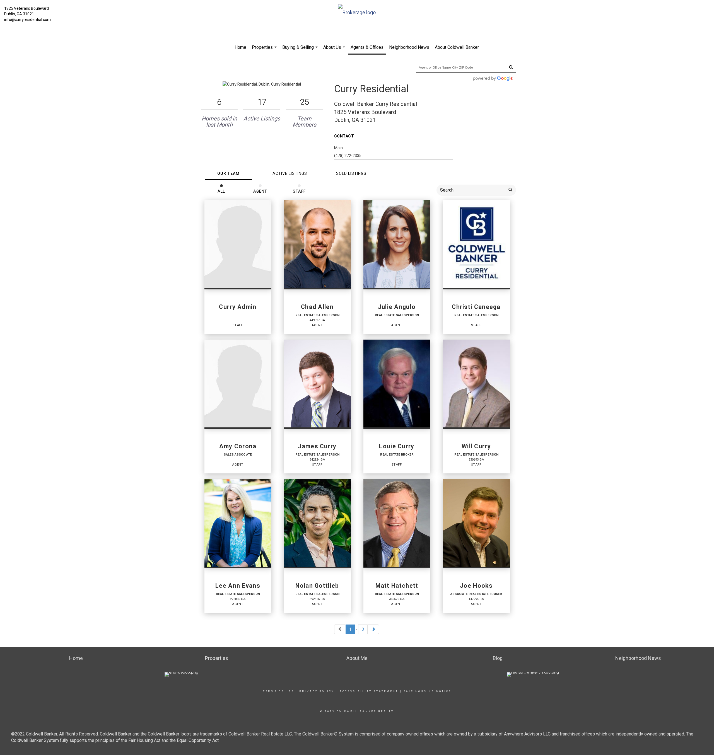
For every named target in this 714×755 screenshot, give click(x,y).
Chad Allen (317, 307)
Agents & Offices (367, 47)
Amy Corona (238, 446)
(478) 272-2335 (347, 155)
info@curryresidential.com (27, 19)
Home (240, 47)
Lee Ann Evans (237, 585)
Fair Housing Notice (427, 691)
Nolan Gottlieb (317, 585)
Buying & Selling (300, 50)
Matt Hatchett (396, 585)
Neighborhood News (409, 47)
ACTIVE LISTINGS (289, 173)
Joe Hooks (476, 585)
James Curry (317, 446)
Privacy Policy (316, 691)
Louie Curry (396, 446)
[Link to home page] (357, 13)
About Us (334, 50)
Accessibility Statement (368, 691)
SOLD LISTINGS (351, 173)
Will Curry (476, 446)
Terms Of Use (278, 691)
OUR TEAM (228, 173)
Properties (265, 50)
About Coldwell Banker (457, 47)
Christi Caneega (476, 307)
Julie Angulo (397, 307)
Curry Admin (237, 307)
